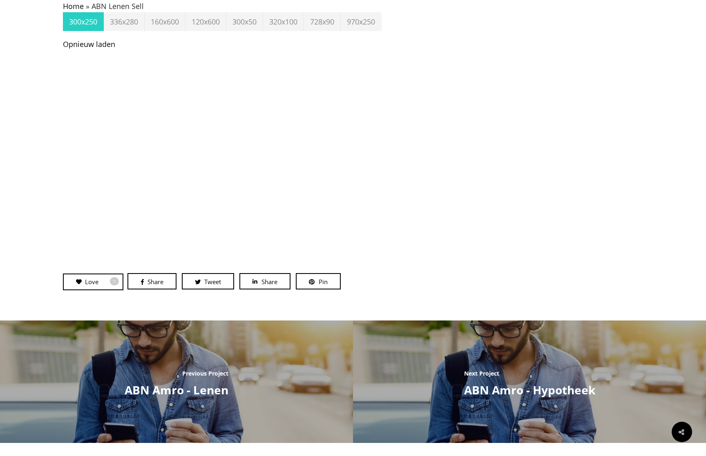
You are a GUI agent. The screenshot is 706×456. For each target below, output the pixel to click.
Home (73, 6)
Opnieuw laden (89, 44)
